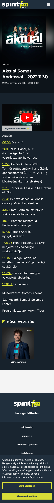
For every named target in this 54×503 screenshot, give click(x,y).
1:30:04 (7, 284)
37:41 (5, 199)
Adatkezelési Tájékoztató (29, 477)
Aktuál (6, 64)
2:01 (5, 149)
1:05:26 (7, 242)
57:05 (6, 232)
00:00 (6, 142)
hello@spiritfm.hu (27, 413)
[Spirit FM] (15, 4)
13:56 (6, 164)
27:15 (5, 188)
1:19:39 (7, 273)
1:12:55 (7, 258)
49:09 (6, 221)
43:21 (6, 210)
